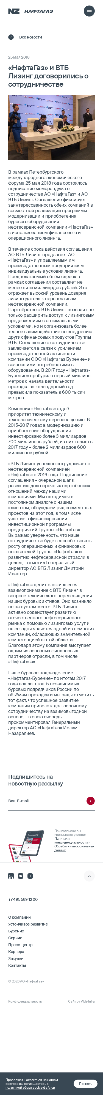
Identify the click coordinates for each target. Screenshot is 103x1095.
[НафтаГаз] (30, 11)
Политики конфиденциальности (71, 840)
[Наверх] (89, 876)
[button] (86, 1084)
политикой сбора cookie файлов (30, 1087)
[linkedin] (11, 875)
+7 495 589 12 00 (23, 899)
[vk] (20, 875)
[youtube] (30, 875)
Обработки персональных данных (74, 848)
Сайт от (81, 1001)
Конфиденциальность (25, 1001)
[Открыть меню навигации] (89, 11)
